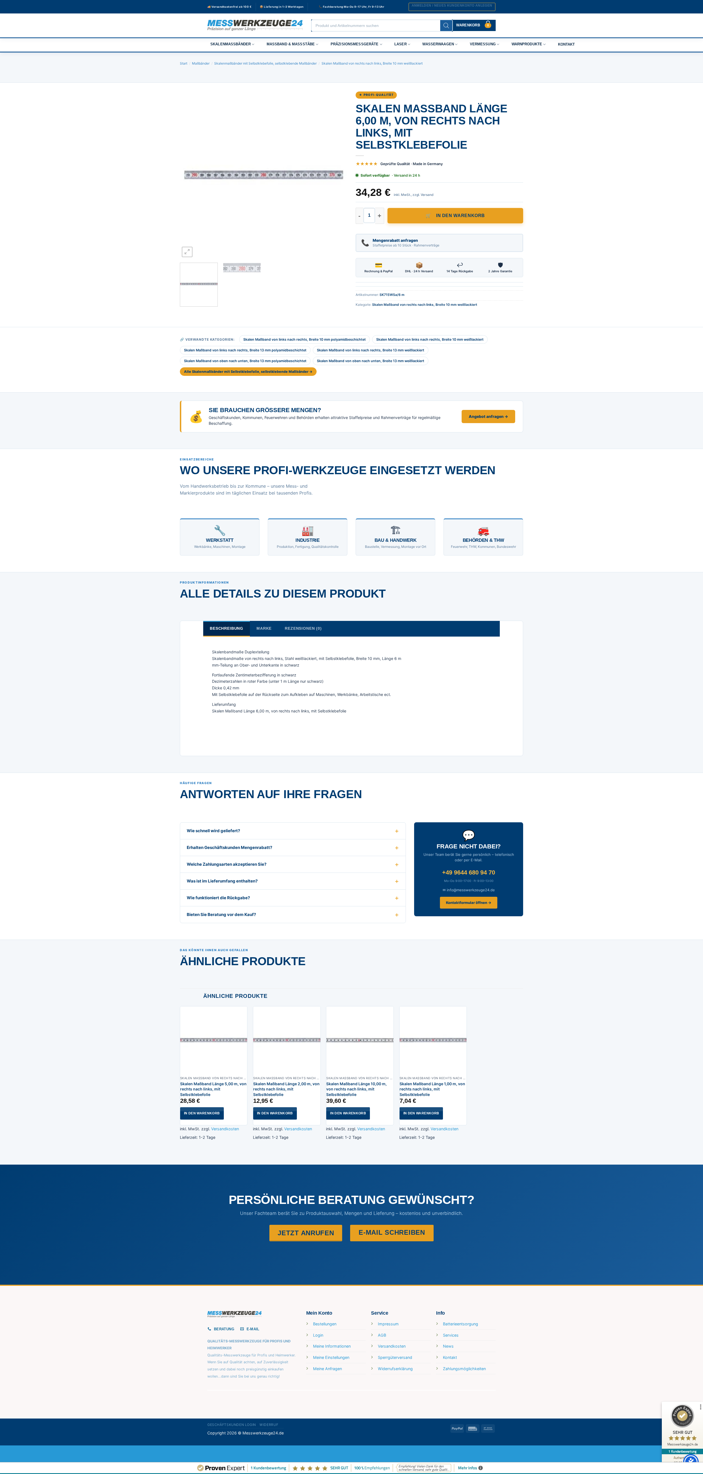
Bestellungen (324, 1324)
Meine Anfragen (327, 1368)
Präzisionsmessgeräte (355, 44)
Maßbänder (201, 63)
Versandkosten (225, 1128)
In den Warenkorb (460, 215)
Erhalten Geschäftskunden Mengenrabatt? (229, 847)
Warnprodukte (527, 44)
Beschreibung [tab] (226, 628)
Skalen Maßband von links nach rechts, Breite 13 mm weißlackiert (370, 350)
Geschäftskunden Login (231, 1425)
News (448, 1346)
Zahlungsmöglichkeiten (464, 1368)
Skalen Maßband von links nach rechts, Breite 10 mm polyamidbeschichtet (304, 339)
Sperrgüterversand (395, 1357)
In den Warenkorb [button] (202, 1113)
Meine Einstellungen (331, 1357)
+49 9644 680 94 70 (468, 872)
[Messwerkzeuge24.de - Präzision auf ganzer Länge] (255, 25)
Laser (400, 44)
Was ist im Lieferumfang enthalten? (222, 881)
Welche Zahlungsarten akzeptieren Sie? (226, 864)
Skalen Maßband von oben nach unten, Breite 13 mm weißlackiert (370, 361)
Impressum (388, 1324)
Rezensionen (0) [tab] (303, 628)
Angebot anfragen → (488, 416)
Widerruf (269, 1425)
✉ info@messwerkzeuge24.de (469, 890)
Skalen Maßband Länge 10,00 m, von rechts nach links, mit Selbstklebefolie (356, 1089)
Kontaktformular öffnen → (468, 902)
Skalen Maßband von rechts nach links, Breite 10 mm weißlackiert (372, 63)
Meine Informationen (332, 1346)
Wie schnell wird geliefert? (213, 830)
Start (183, 63)
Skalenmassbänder (230, 44)
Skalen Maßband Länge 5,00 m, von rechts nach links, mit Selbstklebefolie (213, 1089)
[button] (452, 7)
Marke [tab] (264, 628)
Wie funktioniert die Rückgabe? (218, 897)
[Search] (446, 25)
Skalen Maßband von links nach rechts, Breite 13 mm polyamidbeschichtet (245, 350)
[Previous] (190, 174)
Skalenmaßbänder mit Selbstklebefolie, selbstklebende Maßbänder (265, 63)
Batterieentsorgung (460, 1324)
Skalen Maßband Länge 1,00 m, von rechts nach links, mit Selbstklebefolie (432, 1089)
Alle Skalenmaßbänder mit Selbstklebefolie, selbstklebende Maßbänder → (248, 372)
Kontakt (566, 44)
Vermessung (483, 44)
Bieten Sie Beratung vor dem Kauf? (221, 914)
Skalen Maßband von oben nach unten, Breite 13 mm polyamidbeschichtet (245, 361)
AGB (382, 1335)
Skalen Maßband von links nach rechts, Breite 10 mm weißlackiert (430, 339)
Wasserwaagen (438, 44)
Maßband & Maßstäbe (291, 44)
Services (451, 1335)
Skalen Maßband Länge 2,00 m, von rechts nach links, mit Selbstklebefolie (286, 1089)
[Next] (337, 174)
